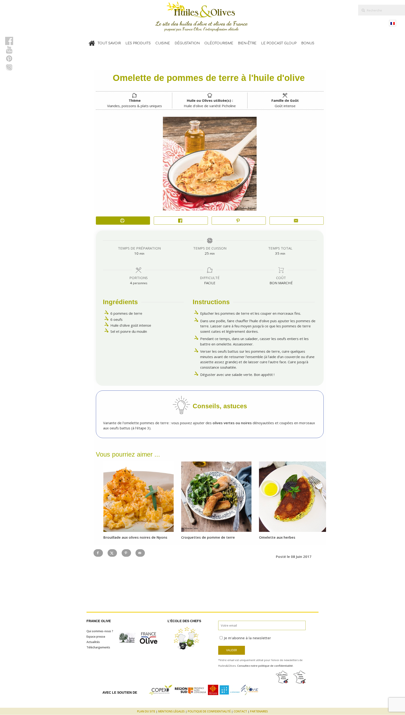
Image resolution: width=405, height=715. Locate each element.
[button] (239, 220)
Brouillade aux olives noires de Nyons (135, 537)
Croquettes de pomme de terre (208, 537)
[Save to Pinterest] (126, 553)
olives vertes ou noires (232, 422)
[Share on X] (112, 553)
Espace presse (95, 637)
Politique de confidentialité (209, 711)
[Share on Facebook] (181, 220)
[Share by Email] (297, 220)
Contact (240, 711)
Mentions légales (171, 711)
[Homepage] (92, 42)
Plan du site (146, 711)
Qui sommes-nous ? (99, 631)
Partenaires (259, 711)
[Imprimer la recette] (123, 220)
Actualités (93, 642)
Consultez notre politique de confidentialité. (265, 665)
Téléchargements (98, 647)
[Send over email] (140, 553)
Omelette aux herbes (277, 537)
